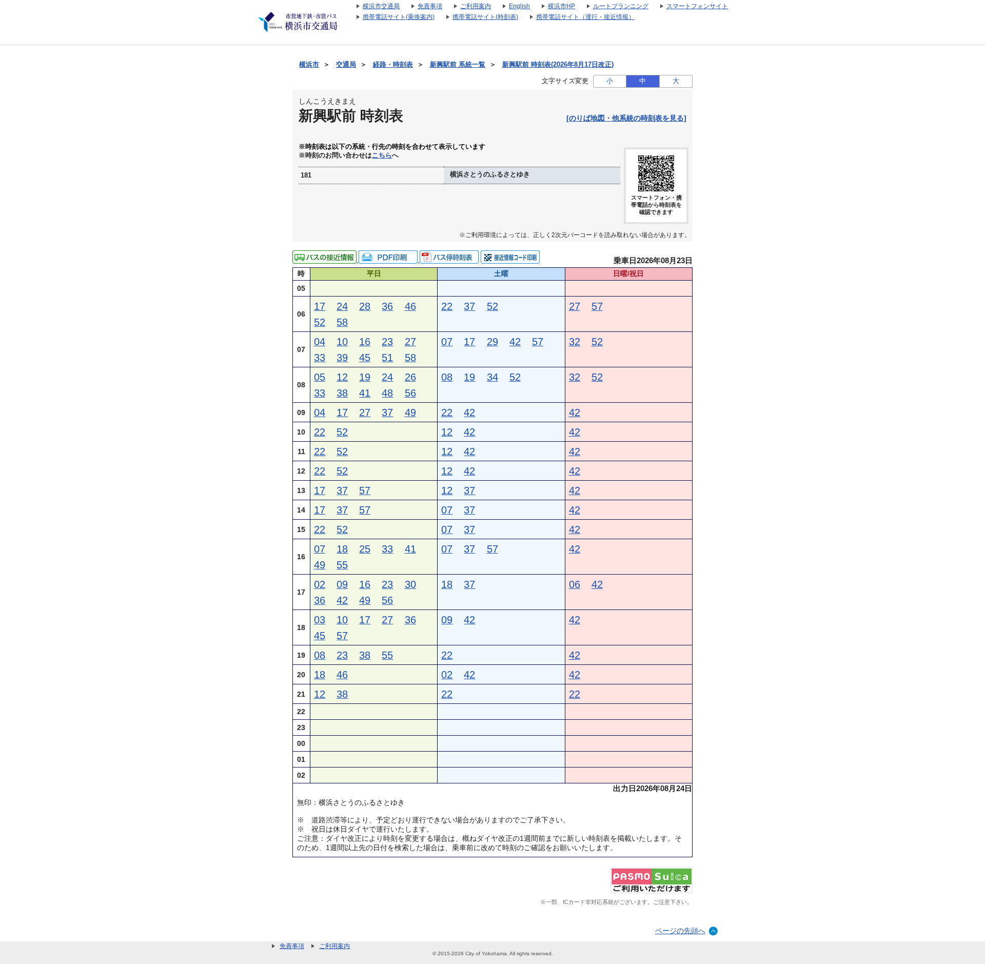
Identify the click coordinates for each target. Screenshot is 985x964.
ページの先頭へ (680, 931)
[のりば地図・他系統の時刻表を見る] (626, 118)
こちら (382, 155)
